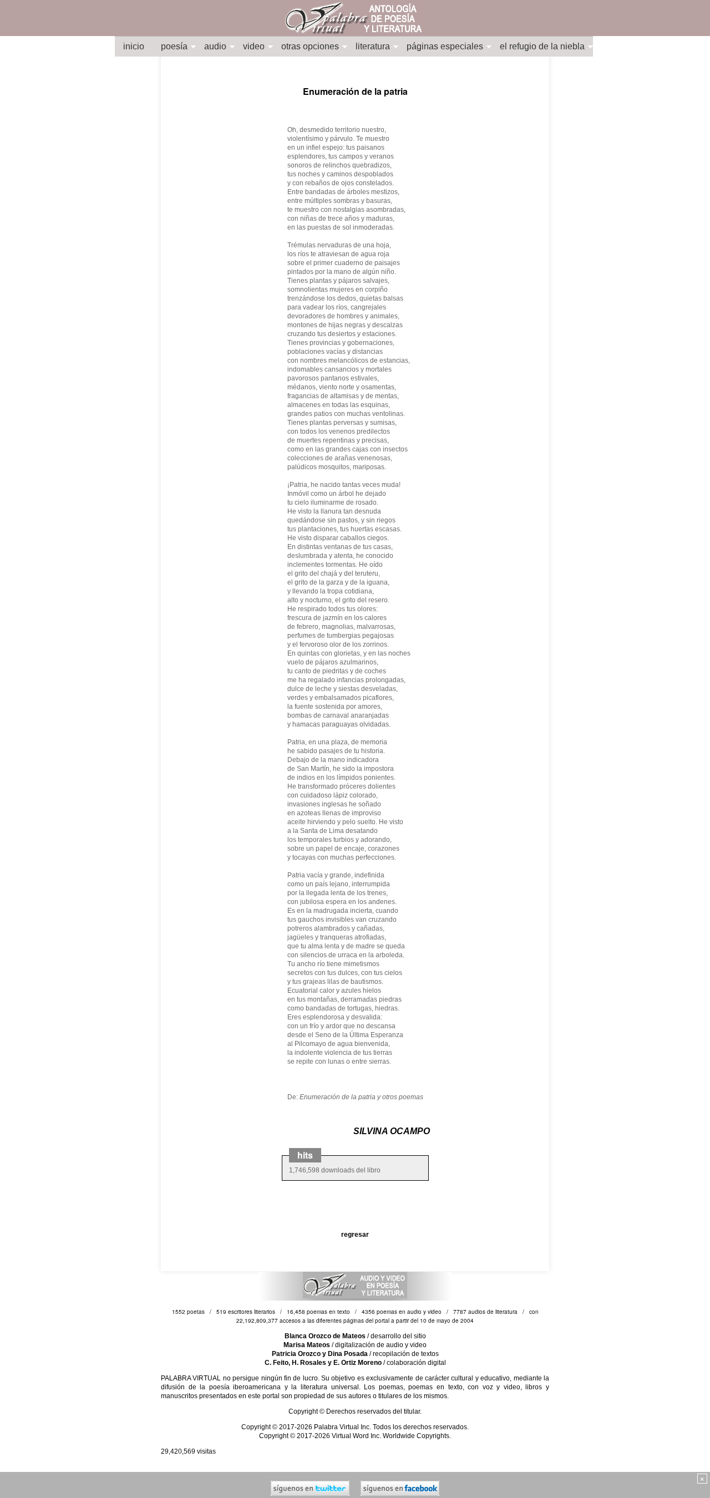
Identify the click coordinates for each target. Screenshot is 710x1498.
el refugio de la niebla (542, 46)
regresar (355, 1234)
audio (215, 46)
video (254, 46)
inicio (133, 46)
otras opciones (310, 46)
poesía (174, 46)
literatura (373, 46)
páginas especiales (445, 46)
